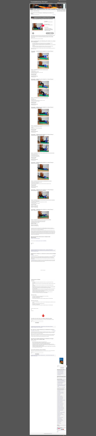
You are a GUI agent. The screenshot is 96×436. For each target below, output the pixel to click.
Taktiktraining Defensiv (60, 420)
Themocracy (65, 435)
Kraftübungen (51, 326)
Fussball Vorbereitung (60, 405)
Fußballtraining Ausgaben (60, 407)
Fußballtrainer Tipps (60, 406)
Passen (58, 416)
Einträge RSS (61, 0)
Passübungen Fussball (60, 417)
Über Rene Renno (53, 9)
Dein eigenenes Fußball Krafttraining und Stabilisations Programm (42, 329)
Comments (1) (54, 14)
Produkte (62, 9)
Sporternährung (59, 418)
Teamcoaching (59, 421)
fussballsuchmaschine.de (63, 430)
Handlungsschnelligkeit (60, 410)
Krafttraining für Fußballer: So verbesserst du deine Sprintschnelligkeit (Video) (43, 254)
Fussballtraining (32, 250)
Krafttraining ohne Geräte (42, 250)
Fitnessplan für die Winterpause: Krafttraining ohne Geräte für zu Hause (42, 13)
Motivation (59, 415)
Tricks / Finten (59, 423)
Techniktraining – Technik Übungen (61, 387)
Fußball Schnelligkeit (38, 326)
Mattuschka (35, 9)
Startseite (31, 9)
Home (58, 411)
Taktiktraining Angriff (60, 419)
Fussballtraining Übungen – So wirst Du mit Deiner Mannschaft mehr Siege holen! (62, 386)
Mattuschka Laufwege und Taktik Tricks (41, 9)
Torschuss (59, 422)
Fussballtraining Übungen (39, 2)
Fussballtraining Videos (60, 409)
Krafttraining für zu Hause (36, 250)
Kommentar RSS (64, 0)
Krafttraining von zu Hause (52, 250)
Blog (46, 9)
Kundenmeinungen (58, 9)
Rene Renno (33, 14)
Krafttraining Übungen (47, 250)
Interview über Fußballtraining (61, 412)
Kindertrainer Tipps (60, 413)
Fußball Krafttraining (34, 326)
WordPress (51, 433)
